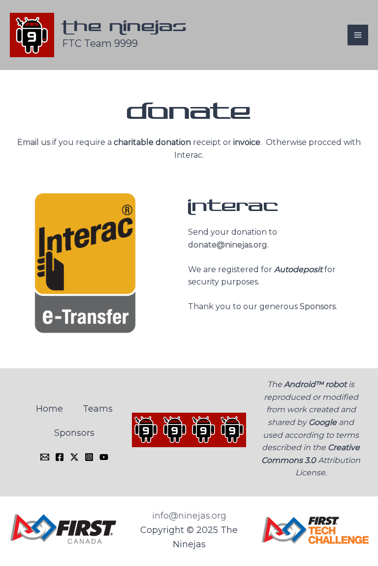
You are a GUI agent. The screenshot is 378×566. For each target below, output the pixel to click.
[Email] (44, 457)
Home (49, 408)
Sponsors (318, 306)
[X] (74, 457)
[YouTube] (103, 457)
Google (323, 422)
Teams (98, 408)
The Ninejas (124, 27)
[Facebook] (59, 457)
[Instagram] (89, 457)
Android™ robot (315, 384)
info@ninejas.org (189, 515)
